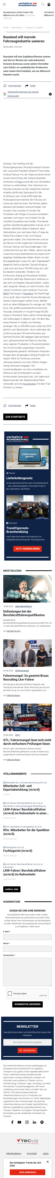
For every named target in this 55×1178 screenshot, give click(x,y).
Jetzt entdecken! (27, 1172)
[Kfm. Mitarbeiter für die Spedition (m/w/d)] (22, 826)
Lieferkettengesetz (19, 478)
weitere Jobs (11, 889)
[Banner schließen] (47, 1162)
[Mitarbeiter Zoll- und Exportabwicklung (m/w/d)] (25, 782)
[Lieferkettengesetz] (27, 457)
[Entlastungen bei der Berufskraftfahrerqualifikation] (27, 588)
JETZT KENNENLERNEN (27, 548)
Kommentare (14, 85)
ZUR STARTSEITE (15, 416)
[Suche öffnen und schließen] (42, 4)
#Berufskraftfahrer (23, 606)
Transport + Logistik (34, 27)
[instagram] (27, 1122)
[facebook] (12, 1122)
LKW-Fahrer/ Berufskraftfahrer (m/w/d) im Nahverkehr (24, 872)
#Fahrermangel (22, 671)
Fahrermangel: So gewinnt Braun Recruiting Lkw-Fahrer (26, 677)
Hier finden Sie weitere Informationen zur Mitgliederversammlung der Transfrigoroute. (25, 538)
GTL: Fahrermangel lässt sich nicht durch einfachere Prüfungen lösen (27, 742)
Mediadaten (13, 1153)
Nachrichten (16, 27)
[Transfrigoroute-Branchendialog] (27, 507)
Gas (20, 181)
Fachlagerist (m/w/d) (17, 851)
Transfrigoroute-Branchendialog (17, 530)
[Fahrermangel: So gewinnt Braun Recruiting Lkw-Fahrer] (27, 653)
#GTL (17, 735)
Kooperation (29, 383)
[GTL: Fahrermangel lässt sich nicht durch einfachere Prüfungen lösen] (27, 717)
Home (5, 27)
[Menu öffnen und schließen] (5, 4)
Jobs (45, 1153)
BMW (6, 293)
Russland (28, 293)
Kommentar (8, 955)
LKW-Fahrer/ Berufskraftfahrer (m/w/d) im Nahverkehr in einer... (26, 811)
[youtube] (19, 1122)
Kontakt (32, 1153)
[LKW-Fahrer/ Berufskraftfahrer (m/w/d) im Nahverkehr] (27, 866)
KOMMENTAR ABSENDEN (27, 1004)
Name (6, 943)
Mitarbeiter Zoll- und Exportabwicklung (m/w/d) (21, 787)
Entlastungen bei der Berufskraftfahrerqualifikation (24, 613)
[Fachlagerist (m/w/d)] (13, 847)
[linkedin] (34, 1122)
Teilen (33, 85)
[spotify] (42, 1122)
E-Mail (6, 931)
